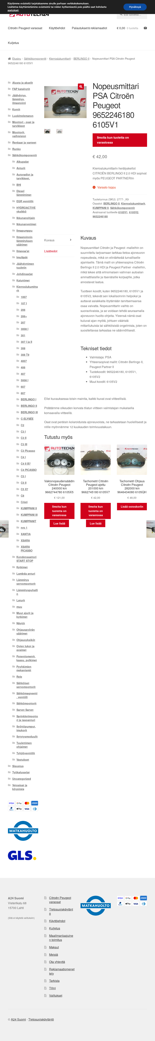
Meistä (53, 954)
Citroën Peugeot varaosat (25, 28)
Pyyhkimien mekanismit (23, 668)
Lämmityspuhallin (27, 592)
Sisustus (18, 766)
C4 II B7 (26, 463)
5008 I (24, 380)
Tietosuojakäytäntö (61, 911)
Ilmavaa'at (22, 251)
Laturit (20, 600)
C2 (22, 425)
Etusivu (16, 58)
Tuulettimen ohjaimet (24, 745)
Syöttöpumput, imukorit (26, 728)
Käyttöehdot (57, 28)
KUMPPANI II (101, 208)
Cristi (24, 502)
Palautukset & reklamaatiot (89, 28)
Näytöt (20, 623)
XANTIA (26, 534)
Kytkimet (22, 567)
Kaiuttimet (23, 280)
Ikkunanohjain (25, 218)
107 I (24, 303)
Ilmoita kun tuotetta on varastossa (113, 140)
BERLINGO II (81, 58)
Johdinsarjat (24, 274)
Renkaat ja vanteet (24, 142)
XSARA (25, 540)
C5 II (23, 483)
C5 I (23, 476)
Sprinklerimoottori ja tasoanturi (27, 718)
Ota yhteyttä (57, 962)
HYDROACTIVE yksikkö (26, 209)
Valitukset (55, 995)
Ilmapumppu (24, 230)
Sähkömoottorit (26, 703)
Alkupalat (22, 161)
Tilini (52, 988)
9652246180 (100, 216)
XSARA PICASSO (27, 548)
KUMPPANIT (28, 521)
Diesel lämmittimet (23, 193)
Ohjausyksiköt (25, 640)
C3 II (23, 438)
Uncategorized (21, 779)
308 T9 (25, 354)
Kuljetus (13, 43)
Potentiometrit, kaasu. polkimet (26, 658)
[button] (81, 87)
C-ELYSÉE (27, 418)
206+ (24, 316)
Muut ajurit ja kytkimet (24, 615)
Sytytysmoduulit (27, 736)
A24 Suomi (18, 1019)
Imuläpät (22, 257)
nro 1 (24, 527)
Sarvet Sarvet (24, 710)
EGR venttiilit (24, 201)
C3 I (23, 431)
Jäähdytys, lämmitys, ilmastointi (19, 99)
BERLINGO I (28, 399)
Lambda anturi (25, 573)
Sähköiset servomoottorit (26, 685)
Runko (16, 149)
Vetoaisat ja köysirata (19, 787)
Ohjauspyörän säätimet (25, 631)
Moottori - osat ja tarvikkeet (23, 124)
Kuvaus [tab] (49, 240)
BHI (18, 185)
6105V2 (133, 212)
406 (23, 367)
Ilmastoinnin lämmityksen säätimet (24, 240)
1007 (24, 297)
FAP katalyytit (21, 89)
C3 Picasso (28, 451)
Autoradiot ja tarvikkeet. (24, 176)
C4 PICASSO (29, 470)
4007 (24, 361)
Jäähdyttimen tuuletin (25, 265)
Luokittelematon (22, 116)
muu (19, 607)
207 (23, 322)
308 (23, 348)
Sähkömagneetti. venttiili (26, 695)
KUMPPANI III (29, 515)
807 (23, 393)
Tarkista (54, 980)
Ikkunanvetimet (26, 224)
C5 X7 (24, 489)
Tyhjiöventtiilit (25, 753)
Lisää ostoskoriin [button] (132, 506)
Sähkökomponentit (35, 58)
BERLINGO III (29, 412)
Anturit (20, 168)
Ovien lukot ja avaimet (25, 648)
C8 (22, 495)
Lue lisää (59, 523)
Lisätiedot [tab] (50, 251)
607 (23, 386)
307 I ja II (26, 342)
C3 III (24, 444)
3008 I (24, 329)
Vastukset (22, 759)
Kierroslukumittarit (60, 58)
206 (23, 310)
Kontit (16, 109)
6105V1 (123, 212)
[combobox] (132, 14)
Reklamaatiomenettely (61, 971)
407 (23, 374)
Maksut (54, 947)
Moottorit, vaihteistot (19, 134)
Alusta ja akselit (22, 82)
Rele (19, 676)
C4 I (23, 457)
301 (23, 335)
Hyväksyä (135, 7)
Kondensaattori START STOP (26, 559)
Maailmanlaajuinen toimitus (61, 937)
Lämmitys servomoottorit (26, 581)
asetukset (13, 10)
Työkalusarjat (21, 772)
